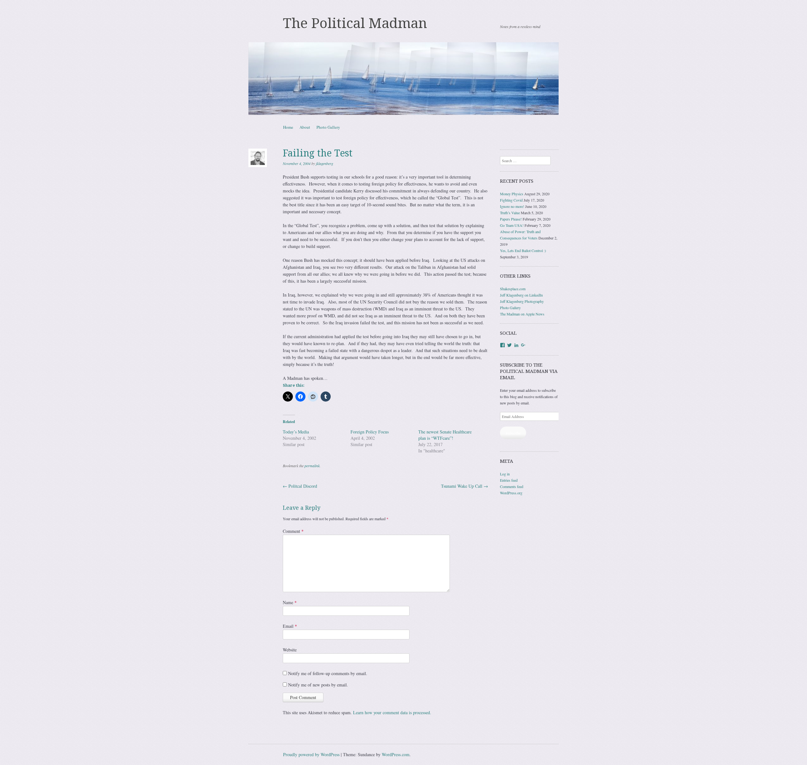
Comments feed (511, 486)
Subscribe (513, 432)
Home (288, 127)
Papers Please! (511, 218)
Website (290, 650)
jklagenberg (324, 163)
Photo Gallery (328, 127)
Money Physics (511, 193)
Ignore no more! (512, 206)
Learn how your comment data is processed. (392, 712)
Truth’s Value (510, 212)
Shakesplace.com (512, 288)
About (304, 127)
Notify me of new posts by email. (318, 685)
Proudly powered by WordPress (311, 754)
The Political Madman (355, 23)
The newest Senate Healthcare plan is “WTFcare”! (445, 435)
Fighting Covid (511, 200)
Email (290, 626)
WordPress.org (511, 492)
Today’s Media (296, 432)
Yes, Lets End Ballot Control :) (523, 250)
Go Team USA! (512, 225)
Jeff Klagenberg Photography (522, 301)
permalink (312, 465)
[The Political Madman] (403, 78)
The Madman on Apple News (522, 313)
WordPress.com (395, 754)
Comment (293, 531)
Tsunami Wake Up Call (464, 486)
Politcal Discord (300, 486)
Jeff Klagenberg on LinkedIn (521, 294)
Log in (505, 473)
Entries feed (509, 480)
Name (290, 602)
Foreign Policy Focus (370, 432)
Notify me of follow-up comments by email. (327, 673)
